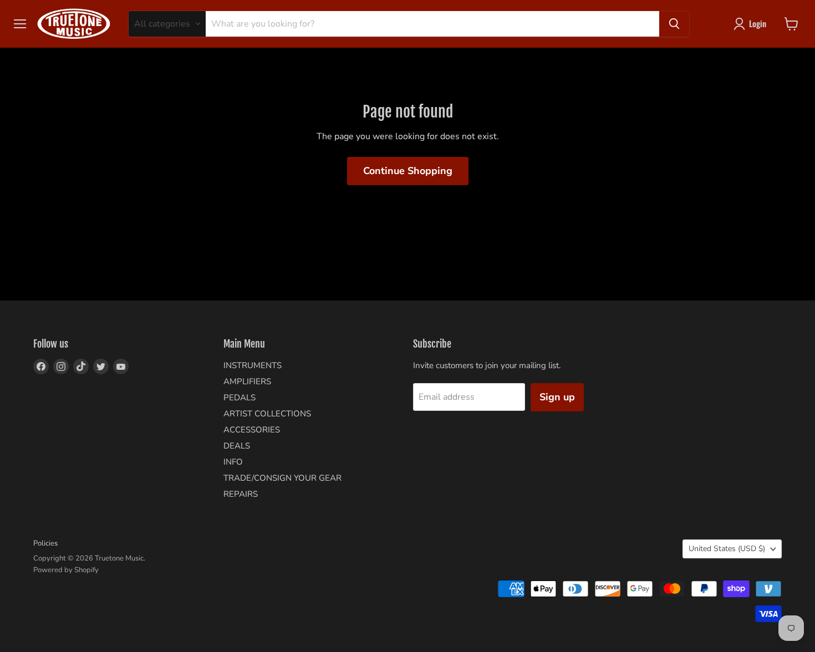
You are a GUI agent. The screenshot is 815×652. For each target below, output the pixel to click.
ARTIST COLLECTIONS (267, 413)
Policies (45, 543)
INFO (233, 461)
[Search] (674, 24)
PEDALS (239, 397)
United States (727, 548)
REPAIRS (240, 494)
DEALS (236, 445)
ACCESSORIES (251, 429)
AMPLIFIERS (247, 381)
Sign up (557, 397)
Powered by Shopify (66, 570)
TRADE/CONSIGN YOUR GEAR (282, 477)
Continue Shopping (407, 170)
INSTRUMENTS (252, 365)
